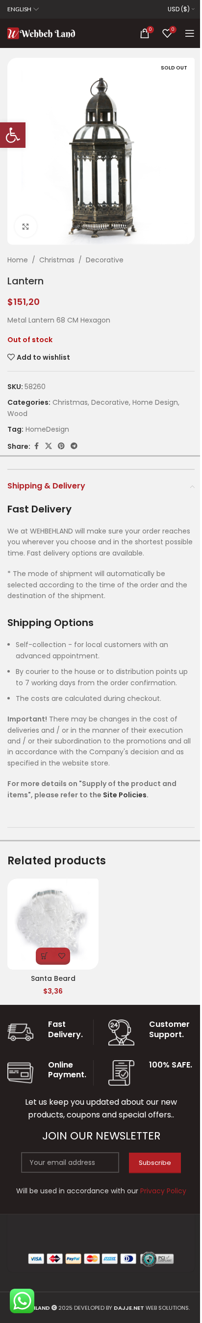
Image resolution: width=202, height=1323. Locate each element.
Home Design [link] (155, 402)
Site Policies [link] (125, 795)
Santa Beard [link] (53, 978)
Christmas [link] (57, 260)
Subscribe (155, 1162)
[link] (12, 135)
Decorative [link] (105, 260)
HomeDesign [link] (47, 429)
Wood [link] (17, 413)
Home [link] (17, 260)
